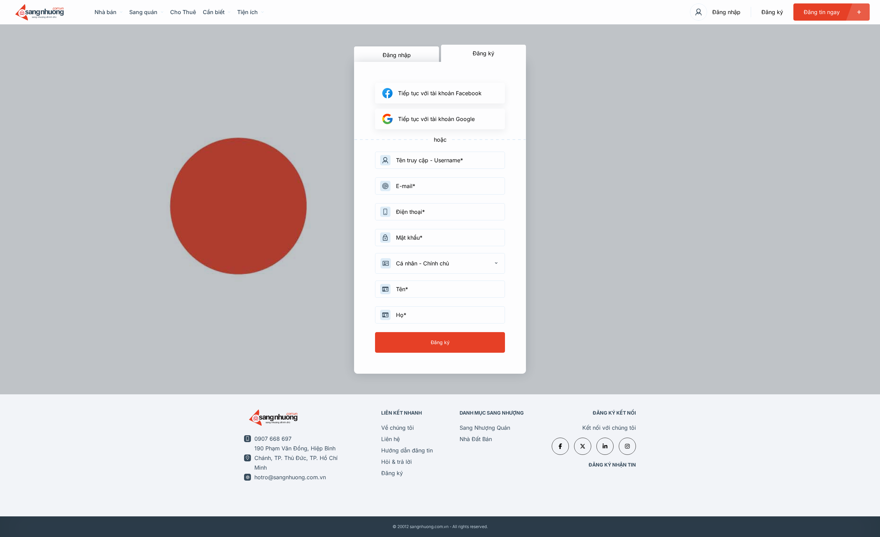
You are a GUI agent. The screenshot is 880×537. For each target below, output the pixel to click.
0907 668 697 (273, 438)
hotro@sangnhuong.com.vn (290, 477)
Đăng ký (772, 12)
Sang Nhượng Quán (485, 427)
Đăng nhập (726, 12)
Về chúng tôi (397, 427)
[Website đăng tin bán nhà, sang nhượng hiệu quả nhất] (38, 12)
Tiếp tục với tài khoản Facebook (440, 93)
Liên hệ (390, 439)
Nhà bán (106, 12)
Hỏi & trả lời (396, 461)
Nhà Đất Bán (476, 439)
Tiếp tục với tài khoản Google (436, 119)
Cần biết (213, 12)
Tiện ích (247, 12)
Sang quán (143, 12)
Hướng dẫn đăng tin (407, 450)
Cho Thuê (183, 12)
